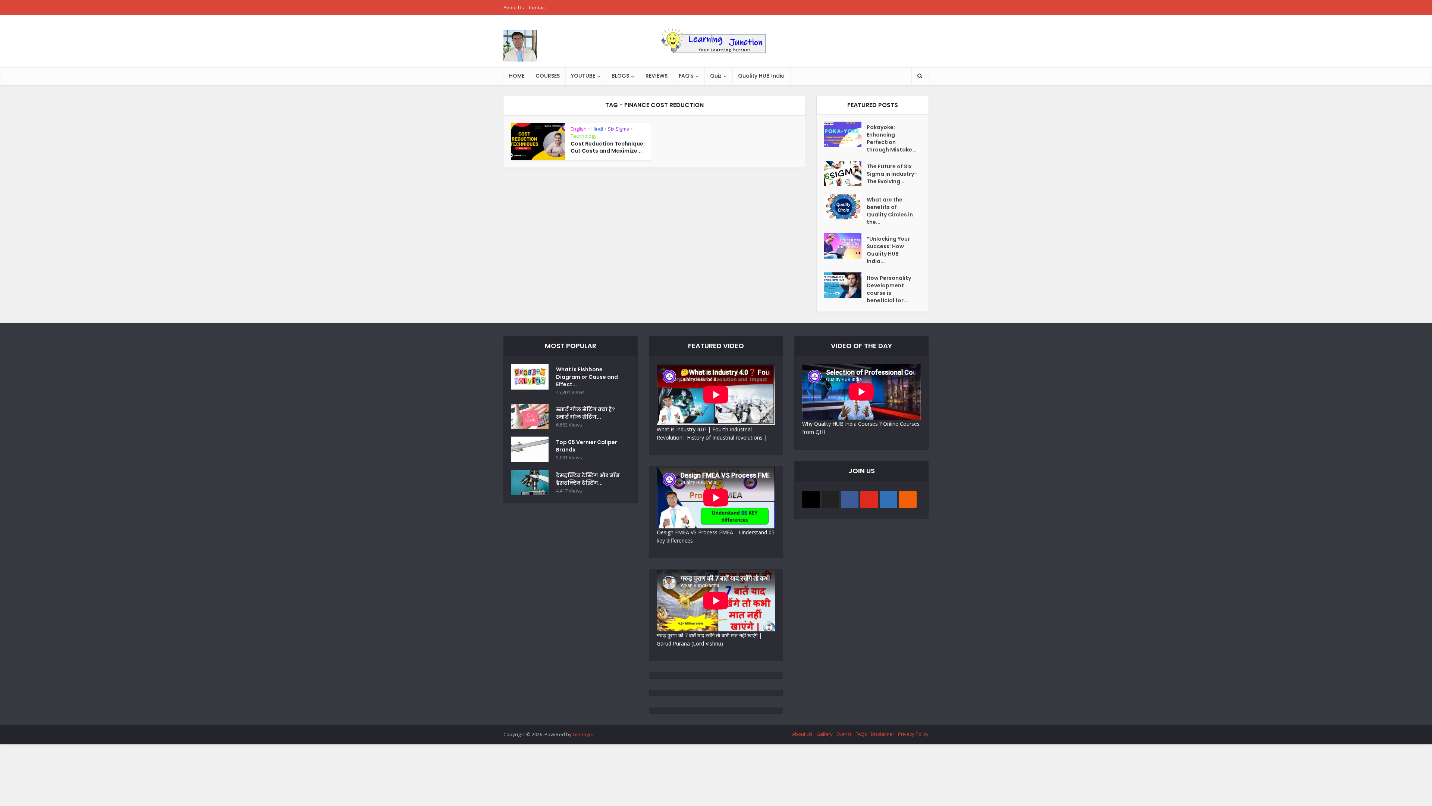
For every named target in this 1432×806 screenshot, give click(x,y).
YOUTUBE (583, 75)
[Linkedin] (888, 499)
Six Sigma (618, 128)
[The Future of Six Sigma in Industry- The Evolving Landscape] (845, 173)
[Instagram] (811, 499)
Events (844, 734)
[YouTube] (869, 499)
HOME (516, 75)
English (579, 128)
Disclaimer (882, 734)
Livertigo (582, 734)
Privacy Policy (913, 734)
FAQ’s (686, 75)
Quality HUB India (761, 75)
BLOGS (620, 75)
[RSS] (908, 499)
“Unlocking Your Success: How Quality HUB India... (888, 250)
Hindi (597, 128)
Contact (537, 7)
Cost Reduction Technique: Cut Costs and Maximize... (608, 147)
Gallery (824, 734)
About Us (513, 7)
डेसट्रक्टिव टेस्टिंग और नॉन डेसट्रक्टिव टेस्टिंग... (588, 479)
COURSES (548, 75)
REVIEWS (657, 75)
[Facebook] (849, 499)
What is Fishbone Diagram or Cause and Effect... (587, 377)
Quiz (716, 75)
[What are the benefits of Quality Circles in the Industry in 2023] (845, 206)
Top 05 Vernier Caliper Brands (586, 445)
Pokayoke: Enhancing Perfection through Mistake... (892, 138)
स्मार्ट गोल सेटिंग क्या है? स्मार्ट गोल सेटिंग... (585, 413)
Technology (584, 135)
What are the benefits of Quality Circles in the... (890, 211)
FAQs (861, 734)
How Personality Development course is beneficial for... (889, 289)
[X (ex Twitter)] (830, 499)
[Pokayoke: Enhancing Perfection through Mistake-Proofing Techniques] (845, 134)
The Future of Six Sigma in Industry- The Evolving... (892, 174)
